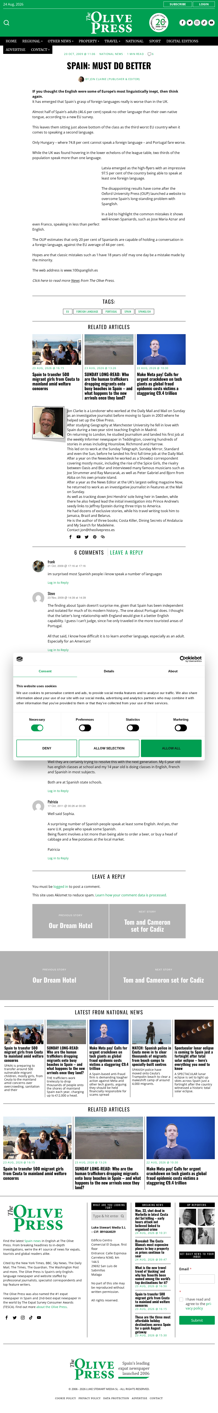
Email (185, 1269)
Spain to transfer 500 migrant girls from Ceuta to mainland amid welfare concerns (56, 381)
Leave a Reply (126, 552)
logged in (60, 886)
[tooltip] (182, 22)
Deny (46, 748)
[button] (122, 1216)
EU (67, 311)
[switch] (85, 727)
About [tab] (173, 671)
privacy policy (199, 1306)
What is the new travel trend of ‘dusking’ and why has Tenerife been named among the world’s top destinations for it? (152, 1275)
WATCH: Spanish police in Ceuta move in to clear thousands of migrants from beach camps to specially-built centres (151, 1056)
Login (204, 4)
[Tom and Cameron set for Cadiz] (147, 921)
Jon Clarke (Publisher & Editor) (115, 79)
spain (128, 311)
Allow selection (109, 748)
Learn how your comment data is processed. (131, 895)
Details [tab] (109, 671)
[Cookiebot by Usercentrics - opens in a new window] (183, 659)
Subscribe (178, 4)
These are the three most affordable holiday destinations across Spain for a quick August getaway (153, 1324)
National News (111, 54)
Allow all (171, 748)
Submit (197, 1320)
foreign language (87, 311)
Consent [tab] (45, 671)
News (75, 280)
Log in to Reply (58, 583)
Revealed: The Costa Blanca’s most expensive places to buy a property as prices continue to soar (152, 1248)
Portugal (111, 311)
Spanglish (144, 311)
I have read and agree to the (199, 1303)
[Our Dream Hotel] (70, 921)
